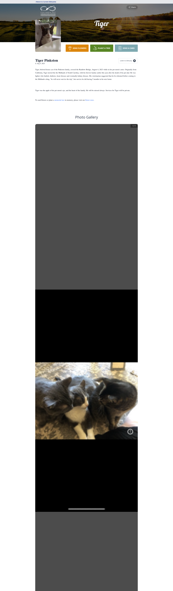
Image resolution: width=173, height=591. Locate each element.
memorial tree (59, 100)
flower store (89, 100)
